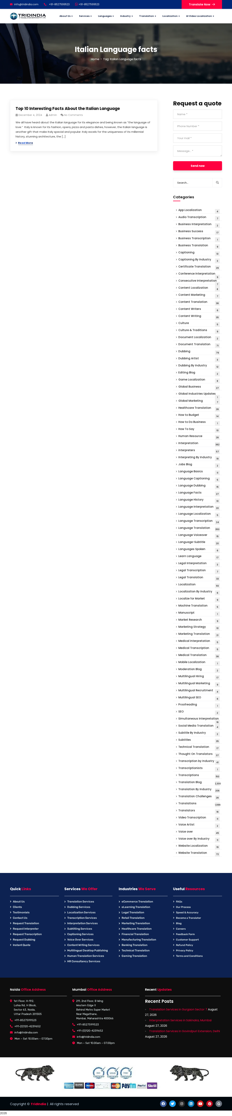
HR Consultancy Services (83, 961)
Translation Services (80, 901)
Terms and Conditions (189, 956)
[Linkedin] (191, 1103)
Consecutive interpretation (198, 281)
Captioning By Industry (198, 260)
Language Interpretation (198, 507)
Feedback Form (185, 934)
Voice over (198, 832)
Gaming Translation (134, 956)
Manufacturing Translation (139, 939)
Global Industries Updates (198, 394)
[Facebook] (163, 1103)
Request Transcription (27, 934)
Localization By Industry (198, 592)
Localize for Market (198, 599)
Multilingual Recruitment (198, 690)
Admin (53, 115)
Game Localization (198, 380)
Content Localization (198, 288)
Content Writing (198, 316)
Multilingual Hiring (198, 676)
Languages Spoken (198, 549)
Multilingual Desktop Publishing (87, 950)
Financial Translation (135, 934)
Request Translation (26, 923)
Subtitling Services (79, 928)
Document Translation (198, 344)
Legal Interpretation (198, 563)
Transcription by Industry (198, 761)
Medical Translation (198, 655)
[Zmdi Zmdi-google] (219, 1103)
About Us (19, 901)
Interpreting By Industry (198, 457)
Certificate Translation (198, 267)
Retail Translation (133, 917)
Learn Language (198, 556)
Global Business (198, 387)
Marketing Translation (198, 634)
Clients (17, 907)
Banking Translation (134, 945)
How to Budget (198, 415)
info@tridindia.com (26, 4)
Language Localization (198, 514)
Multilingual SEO (198, 697)
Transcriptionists (198, 768)
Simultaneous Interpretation (198, 719)
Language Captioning (198, 479)
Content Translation (198, 302)
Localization (198, 584)
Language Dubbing (198, 486)
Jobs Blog (198, 464)
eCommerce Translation (137, 901)
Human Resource (198, 436)
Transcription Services (82, 917)
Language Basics (198, 471)
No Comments (73, 115)
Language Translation (198, 528)
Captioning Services (80, 934)
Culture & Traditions (198, 330)
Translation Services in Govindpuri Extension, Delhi (184, 1031)
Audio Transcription (198, 217)
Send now (198, 166)
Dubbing (198, 351)
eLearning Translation (136, 907)
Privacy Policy (184, 950)
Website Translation (198, 853)
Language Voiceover (198, 535)
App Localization (198, 210)
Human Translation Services (85, 956)
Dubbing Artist (198, 358)
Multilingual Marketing (198, 683)
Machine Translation (198, 606)
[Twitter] (172, 1103)
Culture (198, 323)
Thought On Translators (198, 754)
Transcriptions (198, 775)
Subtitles (198, 740)
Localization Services (81, 912)
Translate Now (199, 4)
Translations (199, 803)
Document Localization (198, 337)
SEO (198, 712)
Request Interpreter (26, 928)
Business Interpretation (198, 224)
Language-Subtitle (198, 542)
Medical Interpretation (198, 641)
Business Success (198, 231)
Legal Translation (198, 577)
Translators (198, 810)
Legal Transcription (198, 570)
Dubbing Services (78, 907)
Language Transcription (198, 521)
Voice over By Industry (198, 839)
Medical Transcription (198, 648)
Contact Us (20, 917)
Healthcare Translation (198, 408)
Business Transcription (198, 238)
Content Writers (198, 309)
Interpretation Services (82, 923)
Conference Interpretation (198, 274)
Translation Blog (199, 782)
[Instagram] (182, 1103)
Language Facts (198, 493)
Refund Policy (184, 945)
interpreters (198, 450)
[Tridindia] (28, 16)
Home (95, 59)
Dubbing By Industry (198, 365)
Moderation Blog (198, 669)
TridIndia (38, 1104)
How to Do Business (198, 422)
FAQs (179, 901)
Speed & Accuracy (187, 912)
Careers (181, 928)
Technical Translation (198, 747)
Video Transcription (198, 818)
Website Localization (198, 846)
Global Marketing (198, 401)
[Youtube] (200, 1103)
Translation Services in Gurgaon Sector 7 (178, 1009)
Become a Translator (188, 917)
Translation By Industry (198, 789)
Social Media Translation (198, 726)
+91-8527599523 (88, 4)
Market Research (198, 620)
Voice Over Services (80, 939)
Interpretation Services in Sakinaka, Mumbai (180, 1020)
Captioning (198, 252)
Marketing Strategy (198, 627)
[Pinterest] (209, 1103)
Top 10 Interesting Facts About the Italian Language (68, 108)
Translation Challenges (198, 796)
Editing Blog (198, 373)
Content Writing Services (83, 945)
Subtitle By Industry (198, 733)
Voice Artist (198, 825)
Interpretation (198, 443)
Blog (179, 923)
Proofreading (198, 705)
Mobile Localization (198, 662)
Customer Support (187, 939)
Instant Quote (21, 945)
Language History (198, 500)
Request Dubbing (24, 939)
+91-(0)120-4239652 (27, 1026)
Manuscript (198, 613)
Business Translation (198, 245)
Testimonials (21, 912)
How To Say (198, 429)
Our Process (183, 907)
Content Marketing (198, 295)
